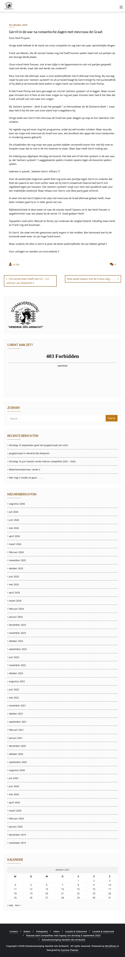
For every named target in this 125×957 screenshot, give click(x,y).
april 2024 (14, 592)
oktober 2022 (16, 673)
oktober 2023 (16, 641)
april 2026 (14, 536)
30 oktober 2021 (18, 25)
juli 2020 (13, 778)
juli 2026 (13, 511)
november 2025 (17, 560)
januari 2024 (16, 616)
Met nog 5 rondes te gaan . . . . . (26, 477)
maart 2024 (15, 600)
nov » (18, 905)
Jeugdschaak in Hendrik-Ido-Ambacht (29, 453)
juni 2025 (14, 576)
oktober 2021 (16, 713)
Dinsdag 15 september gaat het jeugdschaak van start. (39, 445)
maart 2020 (15, 810)
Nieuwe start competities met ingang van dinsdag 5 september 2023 (63, 935)
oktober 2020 (16, 754)
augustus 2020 (17, 770)
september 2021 (18, 721)
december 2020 (17, 745)
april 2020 (14, 802)
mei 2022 (14, 697)
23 (94, 893)
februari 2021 (16, 729)
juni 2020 (14, 786)
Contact (14, 931)
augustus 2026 (17, 503)
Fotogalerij (42, 931)
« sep (10, 905)
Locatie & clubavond (76, 931)
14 (62, 889)
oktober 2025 (16, 568)
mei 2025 (14, 584)
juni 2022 (14, 689)
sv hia (15, 264)
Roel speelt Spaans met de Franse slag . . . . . (91, 278)
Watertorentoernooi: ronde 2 (24, 469)
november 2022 (17, 665)
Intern (56, 931)
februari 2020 (16, 818)
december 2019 (17, 834)
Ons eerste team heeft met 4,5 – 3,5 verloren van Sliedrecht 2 (27, 280)
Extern (27, 931)
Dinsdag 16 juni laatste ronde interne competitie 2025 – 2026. (42, 461)
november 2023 (17, 632)
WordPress (111, 946)
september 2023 (18, 649)
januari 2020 (16, 826)
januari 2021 (16, 737)
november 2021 (17, 705)
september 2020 (18, 762)
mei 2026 (14, 528)
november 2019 (17, 842)
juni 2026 (14, 519)
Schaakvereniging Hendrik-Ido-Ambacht (63, 939)
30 (94, 897)
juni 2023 (14, 657)
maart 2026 (15, 544)
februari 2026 (16, 552)
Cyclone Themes (69, 950)
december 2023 (17, 624)
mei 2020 (14, 794)
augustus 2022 (17, 681)
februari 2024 (16, 608)
